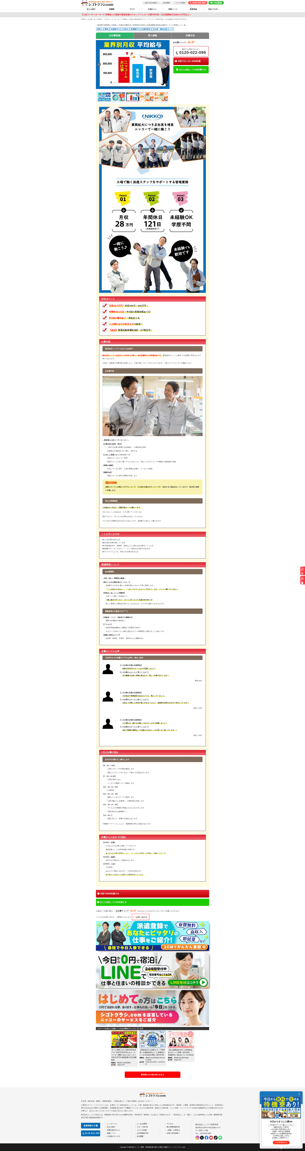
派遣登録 (193, 9)
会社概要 (166, 3)
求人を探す (91, 9)
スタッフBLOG (142, 1127)
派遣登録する (89, 1126)
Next (166, 64)
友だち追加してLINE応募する (192, 69)
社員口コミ (152, 9)
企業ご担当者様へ (151, 3)
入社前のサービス (113, 1136)
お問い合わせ (141, 917)
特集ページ (172, 9)
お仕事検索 (302, 572)
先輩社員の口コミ (113, 1130)
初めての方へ (213, 9)
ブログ (132, 9)
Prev (99, 64)
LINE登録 (217, 3)
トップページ (112, 1124)
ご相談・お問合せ (173, 1130)
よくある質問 (142, 1124)
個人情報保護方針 (173, 1127)
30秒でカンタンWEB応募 (189, 61)
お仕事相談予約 (142, 1133)
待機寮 (111, 9)
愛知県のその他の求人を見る (152, 1075)
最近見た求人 (302, 581)
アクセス (170, 1124)
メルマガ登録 (180, 3)
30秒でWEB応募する (109, 893)
